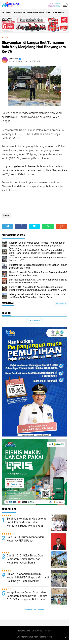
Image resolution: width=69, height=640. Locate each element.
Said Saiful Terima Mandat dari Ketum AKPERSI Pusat (25, 538)
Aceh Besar (58, 13)
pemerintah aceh (35, 13)
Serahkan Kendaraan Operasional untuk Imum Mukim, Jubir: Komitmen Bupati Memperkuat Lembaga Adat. (26, 524)
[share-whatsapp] (48, 226)
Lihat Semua (34, 321)
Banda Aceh (19, 13)
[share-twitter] (34, 226)
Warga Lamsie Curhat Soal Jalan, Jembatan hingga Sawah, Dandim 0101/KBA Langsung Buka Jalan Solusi (27, 597)
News (9, 13)
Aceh (48, 13)
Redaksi (47, 631)
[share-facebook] (21, 226)
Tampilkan (60, 303)
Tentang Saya (24, 631)
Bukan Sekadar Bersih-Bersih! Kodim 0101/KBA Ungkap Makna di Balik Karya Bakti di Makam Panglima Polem (28, 579)
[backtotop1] (66, 636)
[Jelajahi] (65, 5)
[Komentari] (61, 226)
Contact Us (37, 631)
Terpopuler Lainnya (34, 609)
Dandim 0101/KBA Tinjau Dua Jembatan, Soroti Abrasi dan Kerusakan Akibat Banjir (25, 559)
